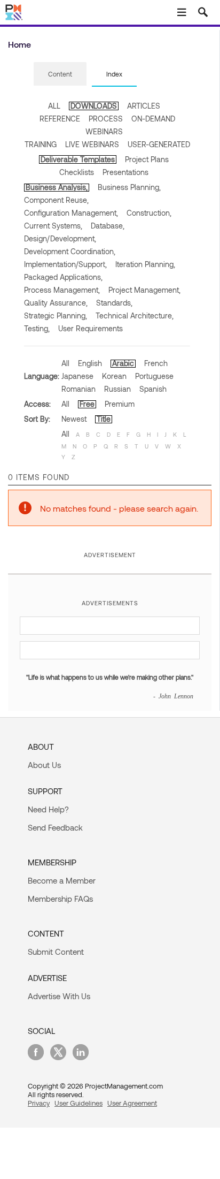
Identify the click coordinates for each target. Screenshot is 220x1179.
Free (87, 403)
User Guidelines (78, 1103)
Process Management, (62, 289)
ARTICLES (143, 105)
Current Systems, (53, 225)
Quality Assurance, (56, 302)
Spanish (153, 388)
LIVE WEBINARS (92, 144)
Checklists (76, 172)
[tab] (60, 74)
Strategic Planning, (55, 315)
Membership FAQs (60, 898)
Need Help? (48, 809)
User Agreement (132, 1103)
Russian (117, 388)
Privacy (39, 1103)
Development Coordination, (69, 251)
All (65, 363)
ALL (54, 105)
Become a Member (62, 880)
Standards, (114, 302)
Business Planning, (129, 187)
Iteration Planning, (145, 264)
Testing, (37, 328)
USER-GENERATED (159, 144)
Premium (120, 403)
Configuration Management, (71, 212)
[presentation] (60, 73)
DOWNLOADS (93, 105)
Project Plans (147, 159)
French (156, 363)
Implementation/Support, (65, 264)
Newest (74, 418)
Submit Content (56, 951)
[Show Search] (202, 12)
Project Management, (144, 289)
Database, (107, 225)
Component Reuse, (56, 199)
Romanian (78, 388)
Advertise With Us (59, 996)
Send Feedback (55, 827)
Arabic (123, 363)
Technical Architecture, (135, 315)
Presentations (125, 172)
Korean (114, 376)
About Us (44, 765)
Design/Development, (60, 238)
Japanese (77, 376)
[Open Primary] (181, 12)
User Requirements (90, 328)
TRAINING (41, 144)
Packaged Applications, (63, 277)
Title (104, 418)
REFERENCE (60, 118)
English (90, 363)
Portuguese (154, 376)
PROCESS (106, 118)
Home (19, 44)
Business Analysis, (57, 187)
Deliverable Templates (78, 159)
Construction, (149, 212)
